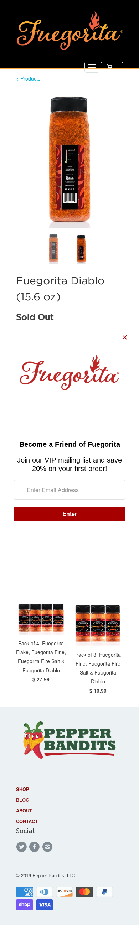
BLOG (22, 799)
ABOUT (24, 810)
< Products (28, 78)
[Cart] (112, 67)
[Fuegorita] (69, 32)
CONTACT (27, 821)
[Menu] (91, 67)
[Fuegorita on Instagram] (48, 847)
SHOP (22, 789)
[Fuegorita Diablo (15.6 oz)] (69, 159)
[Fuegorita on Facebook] (35, 847)
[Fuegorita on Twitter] (22, 847)
